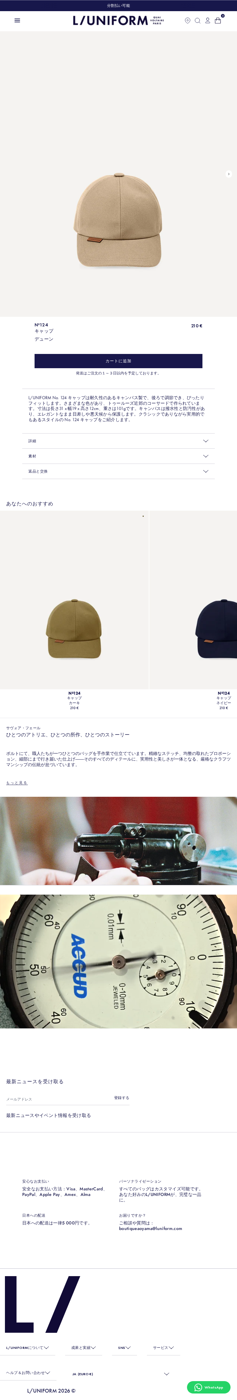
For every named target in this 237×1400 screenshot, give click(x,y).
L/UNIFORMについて (25, 1347)
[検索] (198, 20)
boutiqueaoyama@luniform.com (150, 1228)
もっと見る (17, 782)
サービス (160, 1347)
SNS (121, 1347)
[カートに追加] (118, 361)
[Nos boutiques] (188, 20)
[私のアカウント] (208, 20)
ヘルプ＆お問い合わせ (25, 1372)
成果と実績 (81, 1347)
